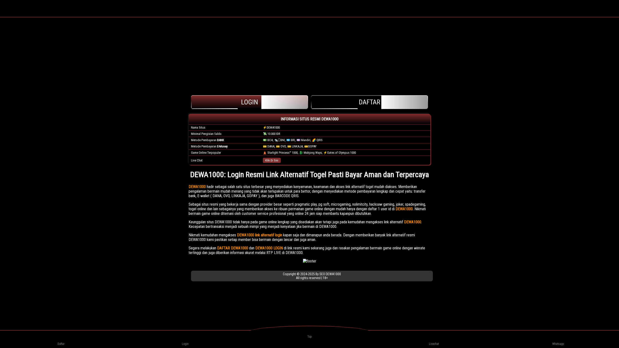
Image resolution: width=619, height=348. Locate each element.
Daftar (369, 102)
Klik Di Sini (271, 160)
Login (249, 102)
